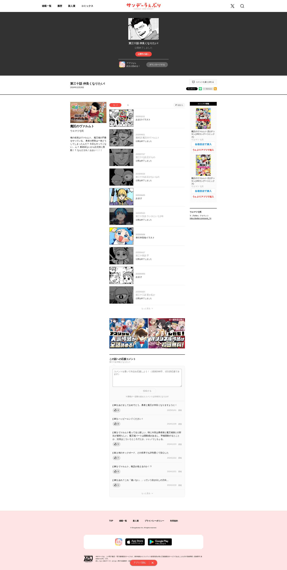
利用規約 (174, 521)
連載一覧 (46, 6)
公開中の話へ (143, 54)
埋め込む (209, 89)
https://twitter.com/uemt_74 (200, 218)
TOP (111, 521)
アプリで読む (140, 562)
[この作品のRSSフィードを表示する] (215, 88)
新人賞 (71, 6)
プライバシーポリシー (154, 521)
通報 (180, 410)
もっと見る (145, 308)
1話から (180, 105)
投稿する (147, 391)
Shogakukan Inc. (138, 527)
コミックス (87, 6)
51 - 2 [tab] (115, 105)
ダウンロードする (157, 64)
